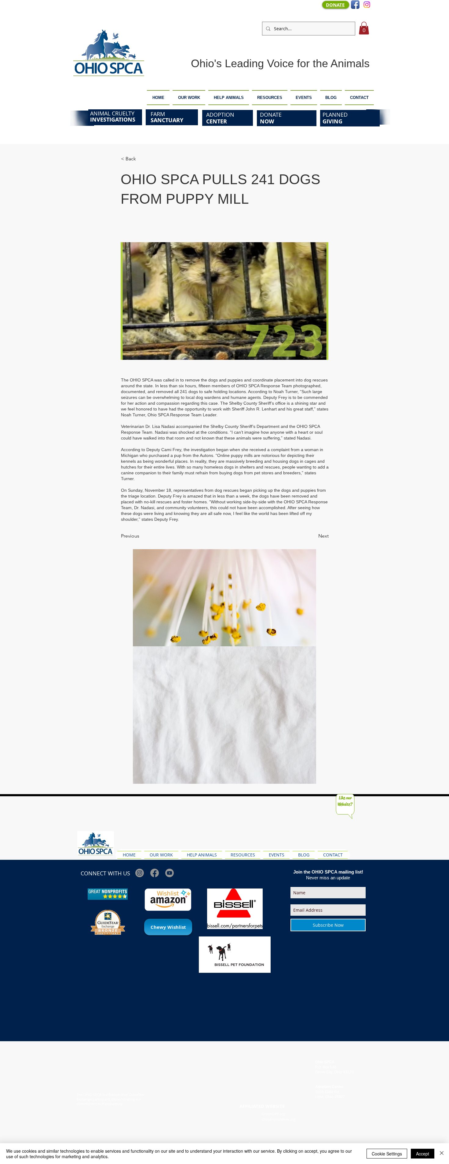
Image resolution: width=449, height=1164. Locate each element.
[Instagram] (367, 4)
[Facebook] (154, 873)
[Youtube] (169, 873)
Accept (422, 1154)
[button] (364, 28)
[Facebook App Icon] (355, 4)
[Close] (441, 1153)
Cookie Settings (387, 1154)
